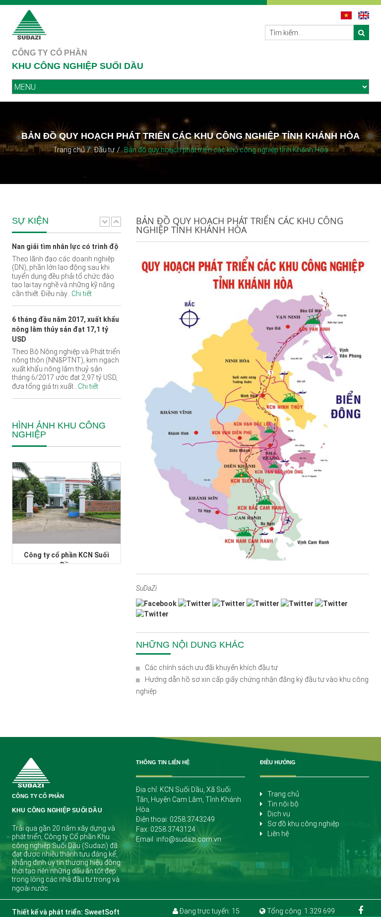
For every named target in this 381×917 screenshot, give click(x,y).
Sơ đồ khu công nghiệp (303, 824)
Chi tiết (81, 294)
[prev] (105, 221)
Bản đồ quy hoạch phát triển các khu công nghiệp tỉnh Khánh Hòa (226, 150)
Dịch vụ (278, 814)
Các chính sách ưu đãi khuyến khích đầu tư (211, 668)
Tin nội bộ (283, 804)
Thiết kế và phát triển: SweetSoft (66, 912)
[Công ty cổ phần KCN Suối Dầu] (65, 503)
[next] (116, 221)
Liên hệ (278, 834)
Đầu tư (104, 150)
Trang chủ (69, 150)
